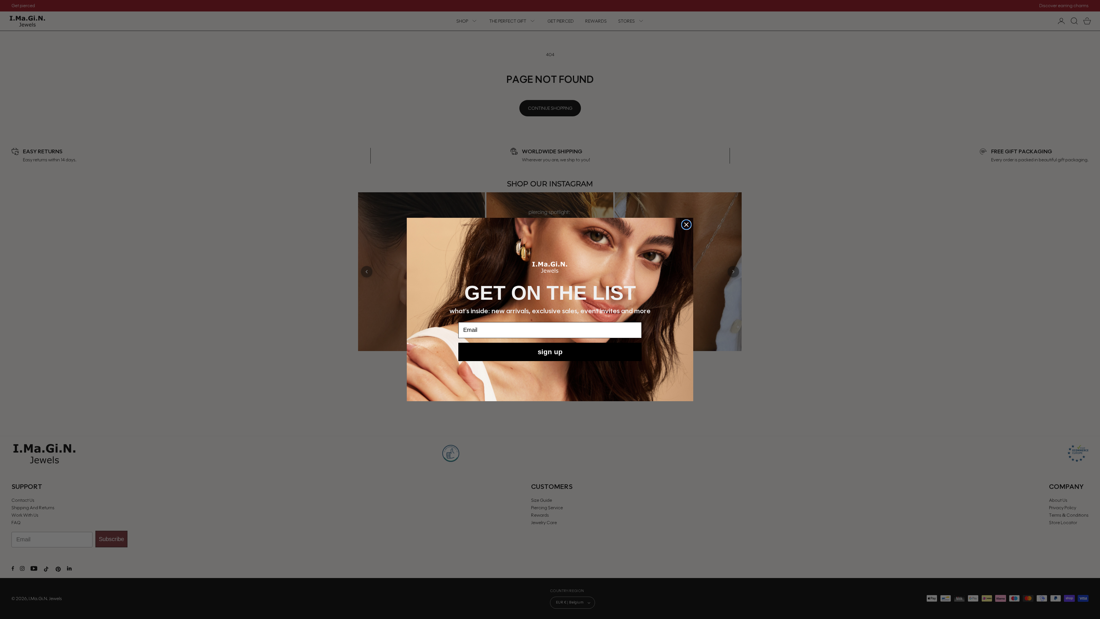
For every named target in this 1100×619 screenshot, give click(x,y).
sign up (550, 352)
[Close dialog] (686, 224)
